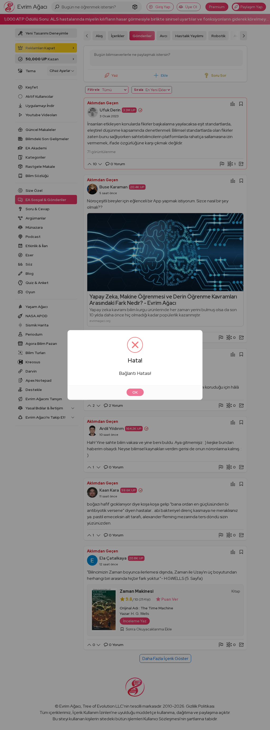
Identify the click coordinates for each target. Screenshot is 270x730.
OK (135, 392)
